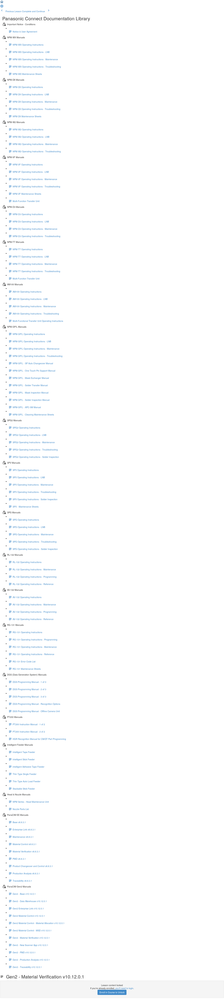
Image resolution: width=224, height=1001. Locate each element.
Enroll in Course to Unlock (112, 992)
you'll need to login (124, 988)
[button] (2, 2)
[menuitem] (2, 7)
